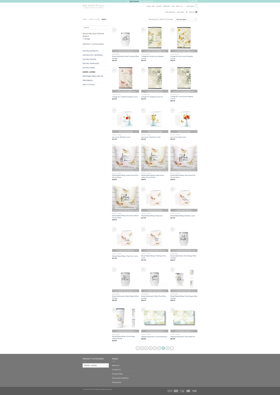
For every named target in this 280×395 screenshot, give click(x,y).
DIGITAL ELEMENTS (90, 51)
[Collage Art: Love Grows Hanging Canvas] (183, 79)
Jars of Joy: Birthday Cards (121, 137)
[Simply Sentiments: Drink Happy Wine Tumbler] (183, 238)
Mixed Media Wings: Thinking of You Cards (153, 257)
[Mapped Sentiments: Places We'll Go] (183, 318)
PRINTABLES (88, 80)
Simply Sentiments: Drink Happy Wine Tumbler (183, 257)
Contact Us (116, 369)
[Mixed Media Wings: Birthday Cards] (183, 198)
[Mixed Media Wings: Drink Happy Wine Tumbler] (183, 278)
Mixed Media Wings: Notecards (152, 216)
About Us (179, 6)
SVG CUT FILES (88, 84)
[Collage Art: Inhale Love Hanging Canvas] (154, 38)
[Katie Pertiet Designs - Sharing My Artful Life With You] (93, 6)
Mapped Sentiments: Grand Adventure (154, 336)
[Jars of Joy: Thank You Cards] (154, 119)
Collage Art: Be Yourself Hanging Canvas (181, 57)
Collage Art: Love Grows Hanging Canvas (181, 97)
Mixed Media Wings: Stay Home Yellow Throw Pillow (125, 217)
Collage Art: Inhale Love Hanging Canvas (152, 57)
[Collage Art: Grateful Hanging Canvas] (125, 79)
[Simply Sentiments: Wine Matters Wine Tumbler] (125, 278)
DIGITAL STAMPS (89, 59)
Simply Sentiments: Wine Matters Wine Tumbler (125, 297)
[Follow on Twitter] (192, 1)
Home (148, 6)
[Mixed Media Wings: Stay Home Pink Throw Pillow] (183, 157)
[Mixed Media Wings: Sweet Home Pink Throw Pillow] (125, 157)
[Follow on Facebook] (188, 1)
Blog (173, 6)
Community (166, 6)
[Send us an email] (194, 1)
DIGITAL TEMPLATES (91, 63)
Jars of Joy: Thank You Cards (151, 137)
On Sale (87, 39)
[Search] (186, 12)
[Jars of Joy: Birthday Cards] (125, 119)
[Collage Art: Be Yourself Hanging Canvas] (183, 38)
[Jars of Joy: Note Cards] (183, 119)
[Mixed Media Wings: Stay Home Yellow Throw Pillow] (125, 198)
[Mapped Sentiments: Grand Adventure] (154, 318)
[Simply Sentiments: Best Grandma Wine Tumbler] (125, 38)
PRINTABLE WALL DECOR (93, 76)
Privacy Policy (117, 374)
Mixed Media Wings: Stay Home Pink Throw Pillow (182, 176)
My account (116, 382)
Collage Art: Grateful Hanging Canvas (125, 97)
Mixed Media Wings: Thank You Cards (125, 256)
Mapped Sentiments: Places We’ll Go (182, 336)
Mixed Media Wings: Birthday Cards (182, 216)
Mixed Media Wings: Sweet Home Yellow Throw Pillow (152, 176)
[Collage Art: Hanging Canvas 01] (154, 79)
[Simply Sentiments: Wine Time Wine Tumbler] (154, 278)
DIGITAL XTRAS (89, 68)
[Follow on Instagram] (190, 1)
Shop (153, 6)
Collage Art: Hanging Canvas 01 (152, 97)
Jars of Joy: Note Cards (178, 137)
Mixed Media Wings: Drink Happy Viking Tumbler (123, 337)
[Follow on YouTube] (196, 1)
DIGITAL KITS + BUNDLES (93, 55)
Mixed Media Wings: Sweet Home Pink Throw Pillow (125, 176)
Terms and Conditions (120, 378)
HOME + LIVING (94, 19)
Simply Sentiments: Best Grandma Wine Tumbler (125, 57)
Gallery (159, 6)
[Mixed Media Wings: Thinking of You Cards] (154, 238)
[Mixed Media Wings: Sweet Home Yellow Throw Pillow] (154, 157)
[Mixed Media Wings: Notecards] (154, 198)
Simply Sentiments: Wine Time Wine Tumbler (153, 297)
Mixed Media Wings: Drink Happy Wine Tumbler (183, 297)
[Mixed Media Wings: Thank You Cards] (125, 238)
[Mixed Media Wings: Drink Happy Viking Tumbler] (125, 318)
